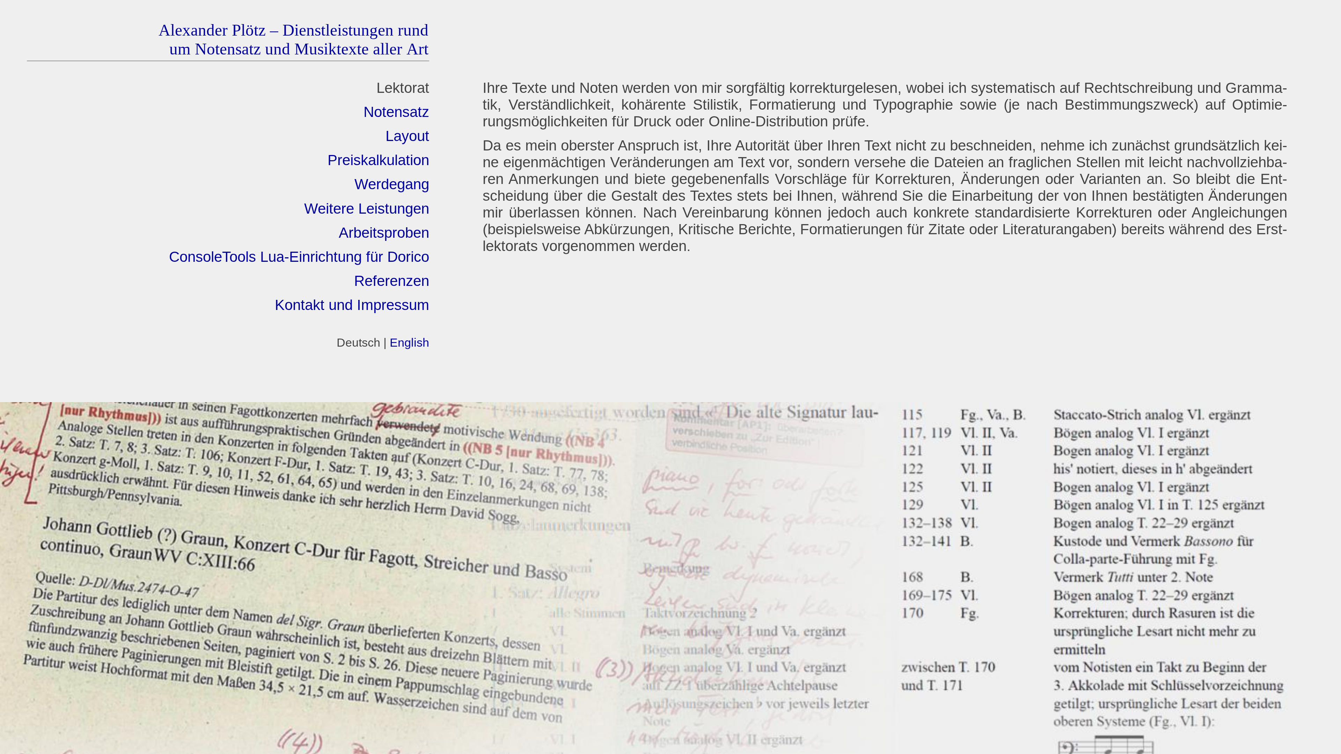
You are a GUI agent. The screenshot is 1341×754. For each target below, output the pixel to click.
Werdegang (391, 184)
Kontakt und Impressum (352, 305)
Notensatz (396, 112)
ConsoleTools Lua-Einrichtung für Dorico (299, 257)
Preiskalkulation (378, 160)
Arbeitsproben (384, 232)
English (409, 342)
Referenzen (391, 281)
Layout (407, 136)
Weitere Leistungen (366, 208)
